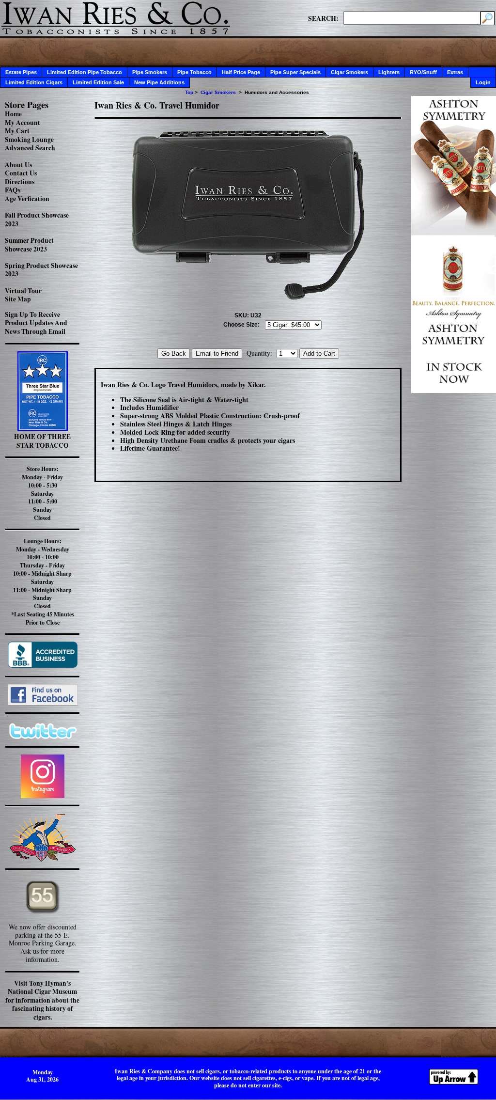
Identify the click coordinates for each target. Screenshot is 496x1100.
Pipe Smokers (149, 72)
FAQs (12, 190)
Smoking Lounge (29, 139)
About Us (18, 165)
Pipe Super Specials (295, 72)
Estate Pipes (21, 72)
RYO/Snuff (423, 72)
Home (13, 114)
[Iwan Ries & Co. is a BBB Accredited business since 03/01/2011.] (43, 665)
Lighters (389, 72)
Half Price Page (241, 72)
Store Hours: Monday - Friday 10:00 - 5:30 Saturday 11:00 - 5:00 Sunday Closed (42, 493)
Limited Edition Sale (98, 82)
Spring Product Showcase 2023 (41, 270)
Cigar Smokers (349, 72)
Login (483, 82)
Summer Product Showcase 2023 (29, 245)
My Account (22, 122)
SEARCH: (323, 18)
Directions (19, 182)
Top (189, 92)
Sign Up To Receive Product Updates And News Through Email (36, 323)
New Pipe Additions (159, 82)
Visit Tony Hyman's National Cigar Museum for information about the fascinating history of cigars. (42, 1000)
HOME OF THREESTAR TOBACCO (42, 441)
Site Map (18, 299)
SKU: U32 (248, 315)
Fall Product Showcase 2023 (37, 219)
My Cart (17, 131)
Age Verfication (27, 199)
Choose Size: (241, 324)
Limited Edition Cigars (33, 82)
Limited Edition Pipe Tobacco (84, 72)
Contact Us (21, 173)
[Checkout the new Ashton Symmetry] (453, 390)
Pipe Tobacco (194, 72)
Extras (455, 72)
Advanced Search (30, 148)
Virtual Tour (23, 291)
